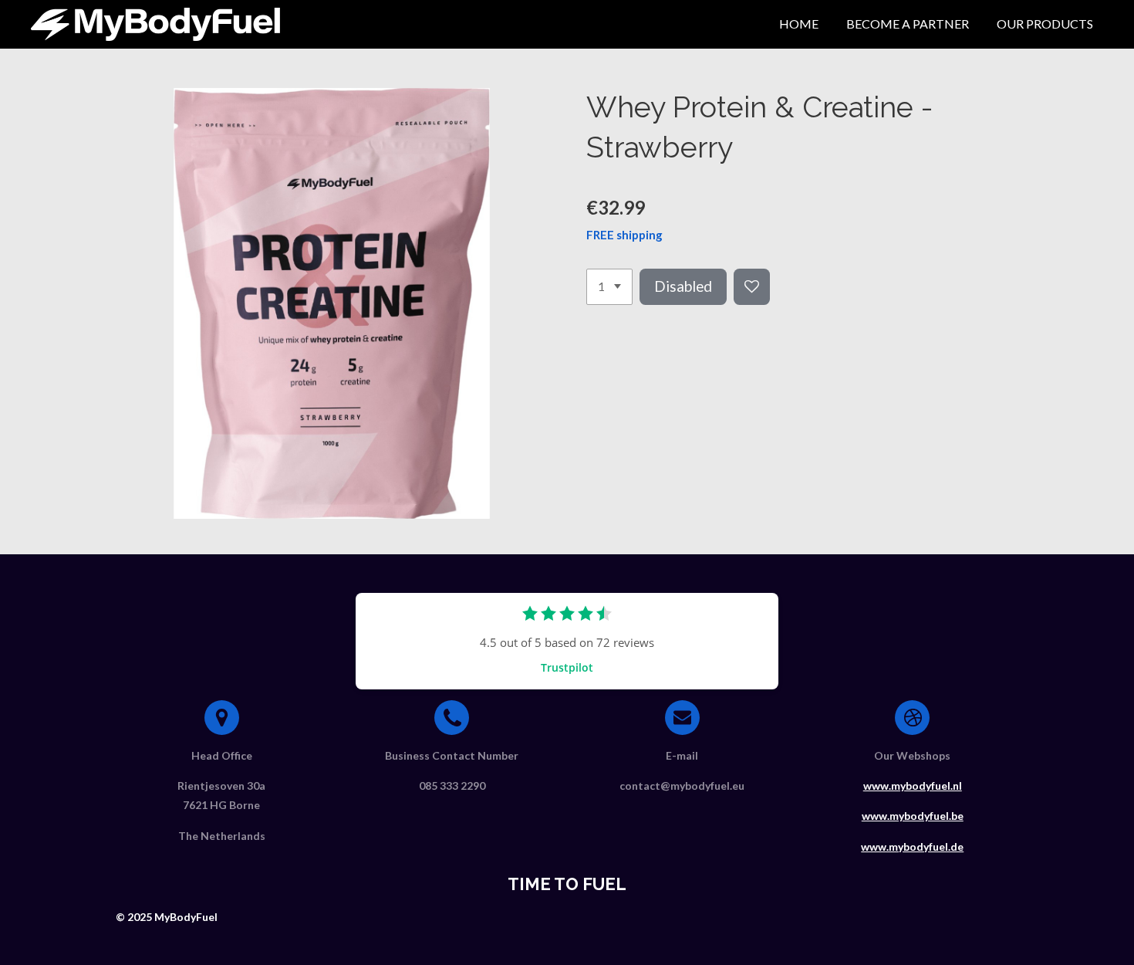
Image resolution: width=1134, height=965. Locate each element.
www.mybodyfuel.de (912, 846)
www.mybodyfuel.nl (912, 785)
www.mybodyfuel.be (913, 815)
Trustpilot (567, 667)
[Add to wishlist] (752, 287)
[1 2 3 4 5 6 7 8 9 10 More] (609, 287)
